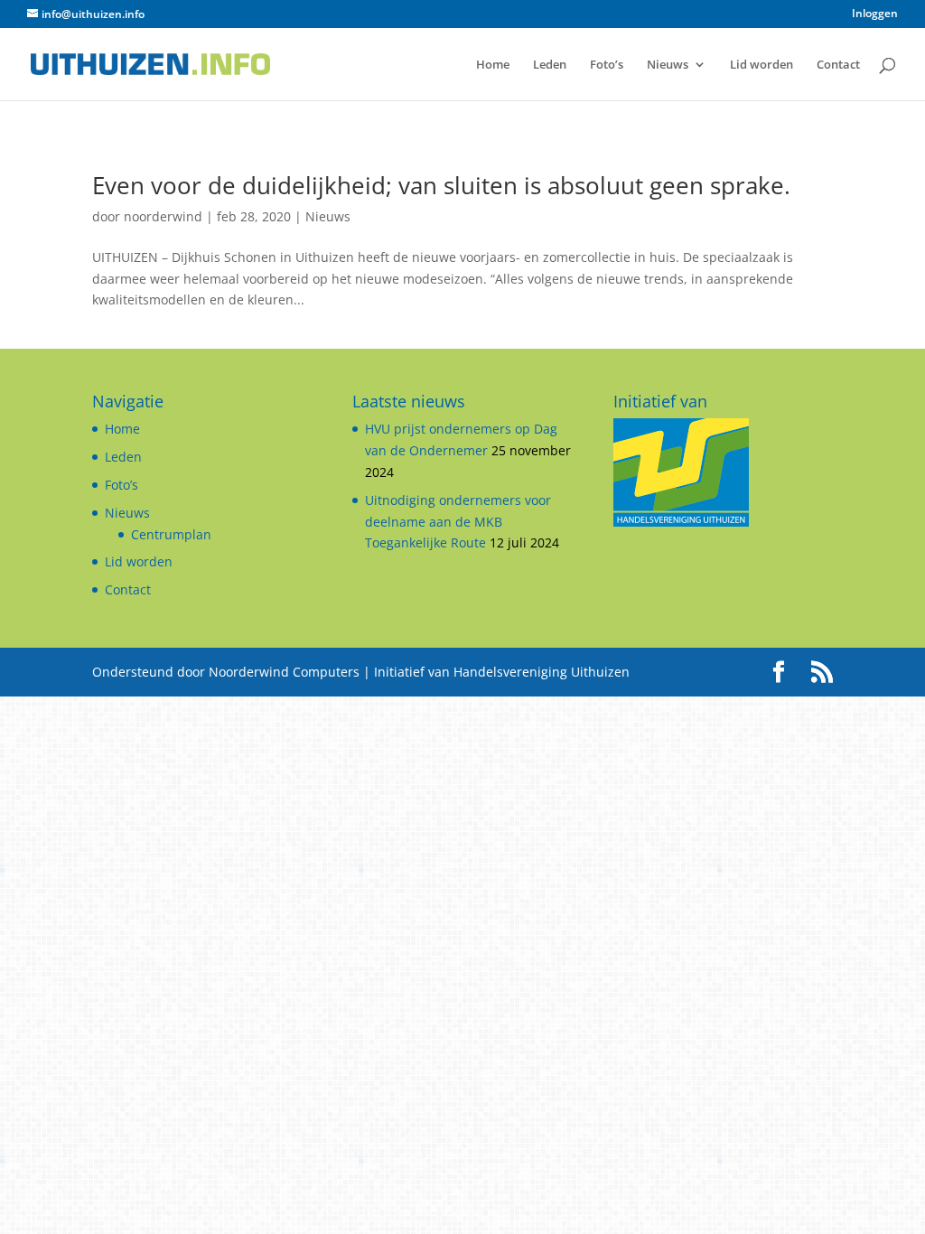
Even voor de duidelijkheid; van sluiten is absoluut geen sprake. (441, 185)
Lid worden (761, 65)
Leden (549, 65)
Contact (838, 65)
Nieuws (667, 65)
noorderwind (163, 216)
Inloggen (875, 14)
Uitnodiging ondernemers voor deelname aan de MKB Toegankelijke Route (458, 521)
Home (492, 65)
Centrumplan (171, 534)
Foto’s (606, 65)
